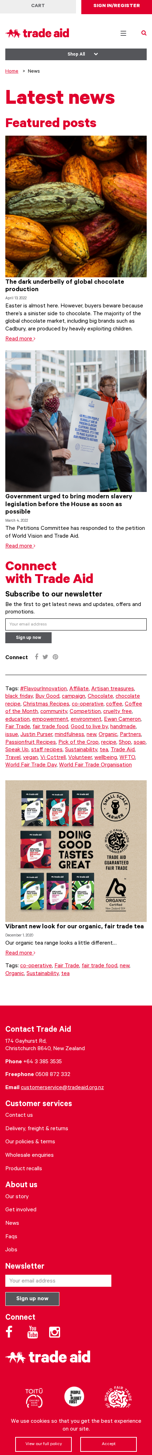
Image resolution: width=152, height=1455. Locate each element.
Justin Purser (36, 735)
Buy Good (47, 696)
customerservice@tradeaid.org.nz (62, 1088)
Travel (13, 758)
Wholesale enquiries (29, 1156)
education (17, 720)
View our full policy (43, 1444)
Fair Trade (17, 727)
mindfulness (69, 735)
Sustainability (81, 750)
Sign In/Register (116, 6)
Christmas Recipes (46, 704)
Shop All (76, 54)
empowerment (50, 720)
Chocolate (100, 696)
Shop (125, 743)
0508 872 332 (52, 1075)
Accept (109, 1444)
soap (140, 743)
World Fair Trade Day (31, 765)
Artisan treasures (112, 689)
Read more (19, 339)
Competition (85, 712)
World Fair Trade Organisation (95, 765)
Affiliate (79, 689)
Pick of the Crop (78, 743)
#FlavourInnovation (43, 689)
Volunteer (80, 758)
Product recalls (23, 1169)
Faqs (11, 1237)
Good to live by (89, 727)
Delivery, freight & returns (36, 1129)
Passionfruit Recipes (30, 743)
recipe (108, 743)
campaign (73, 696)
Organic (108, 735)
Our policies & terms (30, 1142)
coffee (114, 704)
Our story (17, 1197)
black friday (19, 696)
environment (86, 720)
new (91, 735)
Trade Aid (123, 750)
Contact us (19, 1116)
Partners (130, 735)
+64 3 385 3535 (42, 1062)
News (12, 1224)
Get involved (20, 1210)
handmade (123, 727)
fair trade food (50, 727)
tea (104, 750)
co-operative (88, 704)
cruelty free (117, 712)
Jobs (11, 1250)
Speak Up (17, 750)
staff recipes (47, 750)
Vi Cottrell (53, 758)
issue (11, 735)
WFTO (127, 758)
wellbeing (105, 758)
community (53, 712)
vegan (30, 758)
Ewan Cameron (122, 720)
